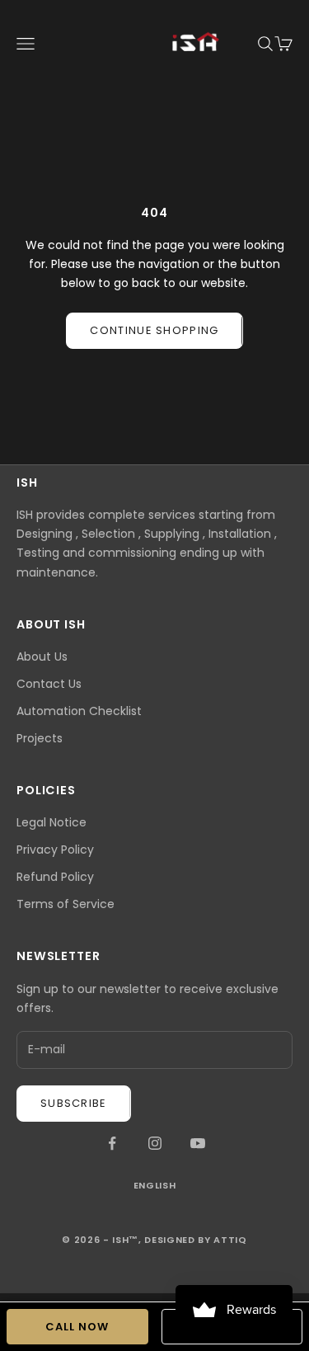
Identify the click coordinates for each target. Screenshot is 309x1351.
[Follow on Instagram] (155, 1143)
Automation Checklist (79, 711)
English (154, 1185)
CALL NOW (77, 1327)
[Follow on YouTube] (198, 1143)
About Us (42, 656)
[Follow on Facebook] (112, 1143)
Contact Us (49, 684)
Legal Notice (51, 822)
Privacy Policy (55, 849)
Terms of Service (65, 904)
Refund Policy (55, 876)
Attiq (229, 1239)
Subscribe (73, 1103)
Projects (39, 738)
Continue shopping (154, 330)
